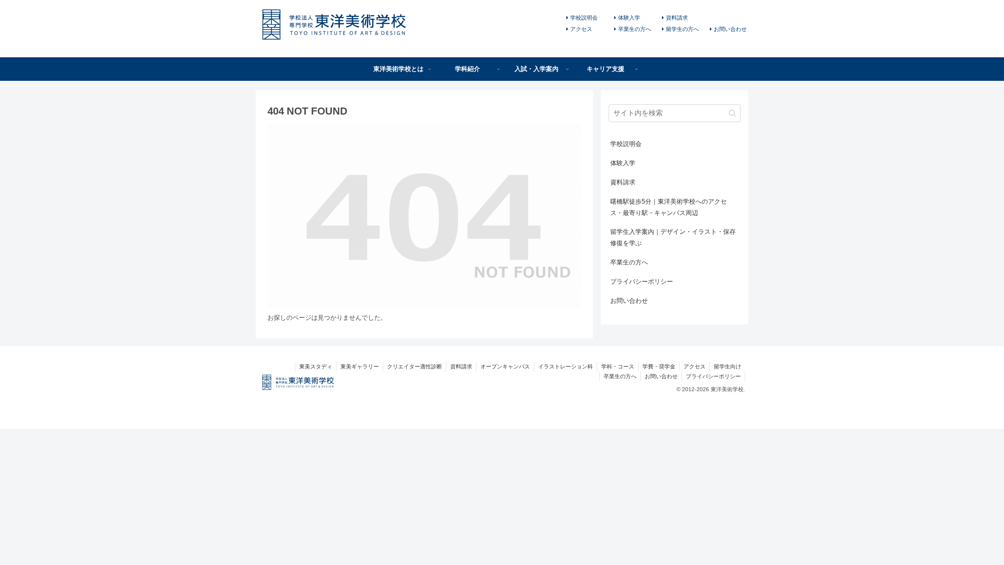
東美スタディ (315, 366)
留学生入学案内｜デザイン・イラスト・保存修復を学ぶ (673, 237)
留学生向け (727, 366)
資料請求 (677, 18)
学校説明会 (584, 18)
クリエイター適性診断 (414, 366)
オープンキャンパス (505, 366)
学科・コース (617, 366)
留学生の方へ (682, 29)
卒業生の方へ (634, 29)
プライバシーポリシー (641, 281)
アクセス (581, 29)
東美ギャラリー (359, 366)
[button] (732, 113)
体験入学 (629, 18)
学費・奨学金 (658, 366)
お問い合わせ (730, 29)
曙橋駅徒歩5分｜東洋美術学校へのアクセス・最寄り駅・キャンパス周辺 (668, 207)
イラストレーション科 (565, 366)
